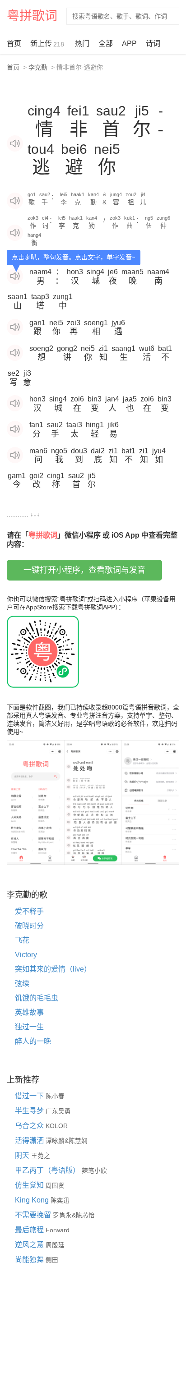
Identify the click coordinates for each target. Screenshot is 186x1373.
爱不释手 (29, 911)
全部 (105, 43)
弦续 (22, 983)
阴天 (23, 1155)
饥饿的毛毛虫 (36, 998)
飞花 (22, 940)
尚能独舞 (30, 1259)
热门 (82, 43)
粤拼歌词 (32, 16)
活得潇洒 (30, 1140)
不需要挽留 (34, 1215)
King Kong (33, 1200)
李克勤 (37, 67)
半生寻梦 (30, 1111)
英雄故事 (29, 1012)
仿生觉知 (30, 1185)
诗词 (153, 43)
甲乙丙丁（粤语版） (48, 1170)
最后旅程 (30, 1230)
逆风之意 (30, 1245)
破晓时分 (29, 926)
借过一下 (30, 1096)
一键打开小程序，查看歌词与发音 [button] (84, 570)
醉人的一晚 (33, 1041)
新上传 (47, 44)
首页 (14, 43)
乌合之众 (30, 1125)
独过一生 (29, 1027)
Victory (26, 954)
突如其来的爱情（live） (53, 969)
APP (129, 43)
